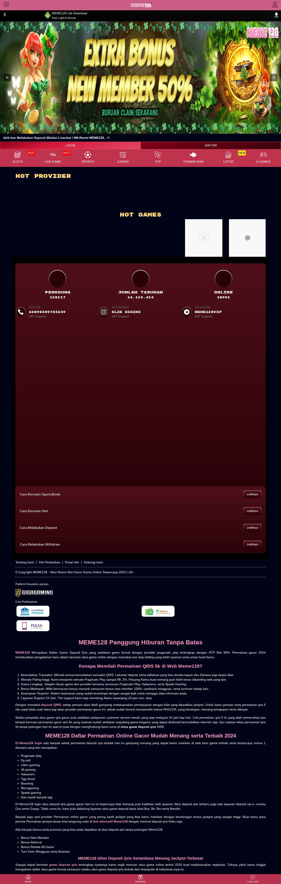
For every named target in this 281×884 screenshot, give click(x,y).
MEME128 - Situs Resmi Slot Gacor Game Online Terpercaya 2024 (79, 572)
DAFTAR (211, 145)
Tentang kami (24, 562)
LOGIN (70, 145)
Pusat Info (72, 562)
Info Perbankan (49, 562)
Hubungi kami (93, 562)
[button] (7, 77)
